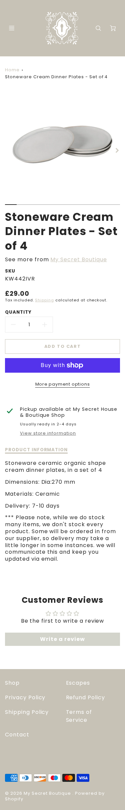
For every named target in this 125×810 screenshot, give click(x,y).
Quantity (18, 312)
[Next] (116, 150)
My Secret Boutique (78, 259)
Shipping (44, 300)
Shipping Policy (27, 712)
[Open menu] (11, 28)
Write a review (62, 639)
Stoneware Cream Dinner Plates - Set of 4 (56, 77)
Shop (12, 683)
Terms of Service (79, 716)
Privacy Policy (25, 697)
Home (12, 70)
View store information (48, 433)
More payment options (62, 384)
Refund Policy (85, 697)
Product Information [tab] (36, 450)
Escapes (78, 683)
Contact (17, 734)
